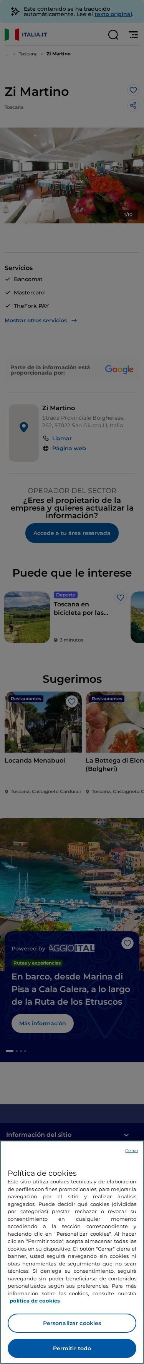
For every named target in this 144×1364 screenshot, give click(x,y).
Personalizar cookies (72, 1323)
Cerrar (131, 1150)
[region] (72, 1252)
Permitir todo (72, 1348)
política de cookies (35, 1301)
